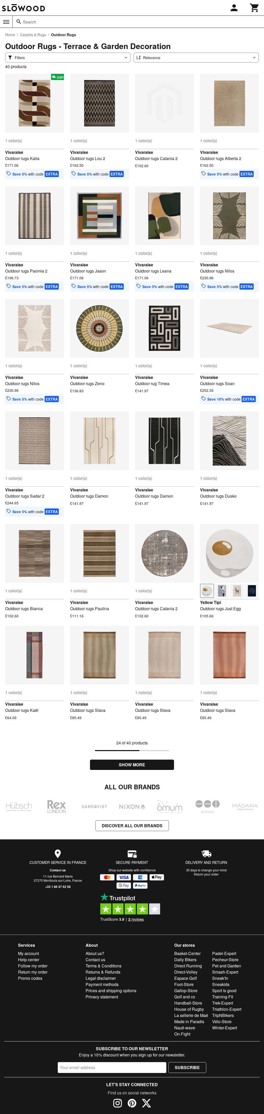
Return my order (32, 972)
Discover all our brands (132, 826)
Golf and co (184, 997)
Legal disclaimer (101, 978)
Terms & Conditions (103, 966)
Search (29, 22)
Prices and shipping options (111, 990)
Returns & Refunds (103, 972)
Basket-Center (187, 953)
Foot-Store (184, 984)
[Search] (19, 22)
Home (10, 34)
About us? (95, 953)
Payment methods (102, 984)
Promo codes (30, 978)
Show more (132, 765)
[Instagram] (117, 1104)
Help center (28, 959)
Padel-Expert (224, 953)
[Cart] (255, 8)
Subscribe (187, 1067)
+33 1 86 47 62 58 (58, 886)
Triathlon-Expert (226, 1009)
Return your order (206, 874)
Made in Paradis (189, 1021)
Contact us (58, 870)
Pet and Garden (226, 966)
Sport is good (224, 990)
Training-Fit (222, 997)
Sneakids (220, 984)
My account (28, 953)
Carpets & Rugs (33, 34)
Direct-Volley (185, 972)
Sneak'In (220, 978)
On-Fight (182, 1034)
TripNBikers (223, 1015)
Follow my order (32, 966)
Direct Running (188, 966)
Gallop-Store (185, 990)
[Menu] (6, 22)
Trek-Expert (222, 1003)
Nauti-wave (184, 1028)
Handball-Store (188, 1003)
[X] (146, 1104)
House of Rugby (189, 1009)
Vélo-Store (222, 1021)
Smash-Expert (225, 972)
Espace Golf (185, 978)
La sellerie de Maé (191, 1015)
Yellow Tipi (210, 602)
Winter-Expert (224, 1028)
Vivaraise (14, 152)
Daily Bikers (185, 959)
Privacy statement (102, 997)
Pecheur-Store (225, 959)
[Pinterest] (132, 1104)
